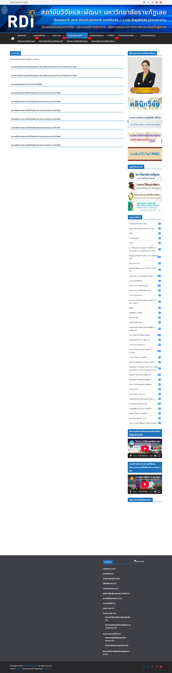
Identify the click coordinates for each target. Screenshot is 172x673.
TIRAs (144, 243)
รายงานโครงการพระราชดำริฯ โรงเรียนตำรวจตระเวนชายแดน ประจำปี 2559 (35, 145)
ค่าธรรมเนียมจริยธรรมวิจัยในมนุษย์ (51, 41)
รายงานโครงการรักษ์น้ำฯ (144, 357)
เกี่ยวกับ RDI (21, 35)
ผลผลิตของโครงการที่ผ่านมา (144, 340)
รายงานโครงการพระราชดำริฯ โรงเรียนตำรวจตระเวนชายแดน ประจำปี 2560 (36, 136)
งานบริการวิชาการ (39, 35)
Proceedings (144, 238)
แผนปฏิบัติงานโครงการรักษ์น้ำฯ (144, 408)
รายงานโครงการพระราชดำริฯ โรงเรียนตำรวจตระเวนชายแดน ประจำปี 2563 (35, 110)
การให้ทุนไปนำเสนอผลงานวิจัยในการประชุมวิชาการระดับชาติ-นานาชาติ (144, 249)
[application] (145, 448)
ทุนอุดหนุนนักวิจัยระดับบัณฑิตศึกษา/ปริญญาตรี (144, 328)
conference (107, 569)
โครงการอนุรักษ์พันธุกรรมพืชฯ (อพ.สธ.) (144, 423)
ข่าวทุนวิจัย (106, 574)
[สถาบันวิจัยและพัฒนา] (86, 6)
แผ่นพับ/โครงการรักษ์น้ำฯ (144, 413)
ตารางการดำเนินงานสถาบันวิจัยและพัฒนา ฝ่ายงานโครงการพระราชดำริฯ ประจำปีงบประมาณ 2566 (44, 75)
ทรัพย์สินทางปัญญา (97, 35)
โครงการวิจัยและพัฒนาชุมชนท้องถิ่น (117, 617)
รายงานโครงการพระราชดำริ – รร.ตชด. (144, 351)
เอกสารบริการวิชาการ (144, 394)
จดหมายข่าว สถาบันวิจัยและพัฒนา (144, 276)
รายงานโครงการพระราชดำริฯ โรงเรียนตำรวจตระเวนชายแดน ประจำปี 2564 (36, 101)
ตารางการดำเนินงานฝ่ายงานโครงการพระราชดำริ (144, 301)
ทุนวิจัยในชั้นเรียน (144, 322)
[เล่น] (131, 456)
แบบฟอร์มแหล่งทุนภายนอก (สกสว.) (144, 399)
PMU (144, 233)
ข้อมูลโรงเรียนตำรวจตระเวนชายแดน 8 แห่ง (144, 257)
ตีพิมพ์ (144, 308)
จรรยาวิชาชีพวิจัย (144, 281)
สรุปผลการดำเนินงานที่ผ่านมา (144, 375)
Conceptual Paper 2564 (144, 223)
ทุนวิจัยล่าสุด (144, 317)
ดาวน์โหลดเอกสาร (144, 295)
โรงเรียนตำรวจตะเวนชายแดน (115, 645)
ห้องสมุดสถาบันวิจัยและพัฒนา (144, 379)
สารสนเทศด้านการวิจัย (126, 35)
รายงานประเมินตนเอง (148, 35)
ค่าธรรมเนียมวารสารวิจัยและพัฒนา (103, 41)
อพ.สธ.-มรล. (56, 35)
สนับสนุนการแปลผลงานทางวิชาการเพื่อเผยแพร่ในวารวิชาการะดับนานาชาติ (144, 368)
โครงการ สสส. (108, 613)
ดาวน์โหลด (110, 35)
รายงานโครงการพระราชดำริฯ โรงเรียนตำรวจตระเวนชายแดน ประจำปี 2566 (36, 93)
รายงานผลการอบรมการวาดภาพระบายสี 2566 (26, 84)
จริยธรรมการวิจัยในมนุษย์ (26, 41)
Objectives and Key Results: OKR (144, 228)
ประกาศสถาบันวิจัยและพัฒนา (144, 335)
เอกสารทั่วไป (144, 389)
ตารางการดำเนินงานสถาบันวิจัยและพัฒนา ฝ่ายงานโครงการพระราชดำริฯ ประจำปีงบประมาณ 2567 (43, 67)
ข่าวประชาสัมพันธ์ (109, 578)
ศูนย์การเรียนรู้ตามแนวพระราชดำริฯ (144, 362)
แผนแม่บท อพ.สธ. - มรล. (144, 418)
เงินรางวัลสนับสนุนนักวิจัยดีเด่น (144, 384)
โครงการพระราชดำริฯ (75, 35)
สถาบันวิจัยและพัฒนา (110, 598)
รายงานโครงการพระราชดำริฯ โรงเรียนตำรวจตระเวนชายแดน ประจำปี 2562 (35, 119)
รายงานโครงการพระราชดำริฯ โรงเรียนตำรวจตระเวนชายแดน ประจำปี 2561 (35, 128)
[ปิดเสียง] (155, 456)
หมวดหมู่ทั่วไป (107, 603)
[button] (27, 35)
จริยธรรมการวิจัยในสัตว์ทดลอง (77, 41)
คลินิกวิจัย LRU (108, 583)
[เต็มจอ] (159, 456)
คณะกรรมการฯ (144, 263)
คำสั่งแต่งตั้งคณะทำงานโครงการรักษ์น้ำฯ (144, 269)
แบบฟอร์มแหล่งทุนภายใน (144, 404)
